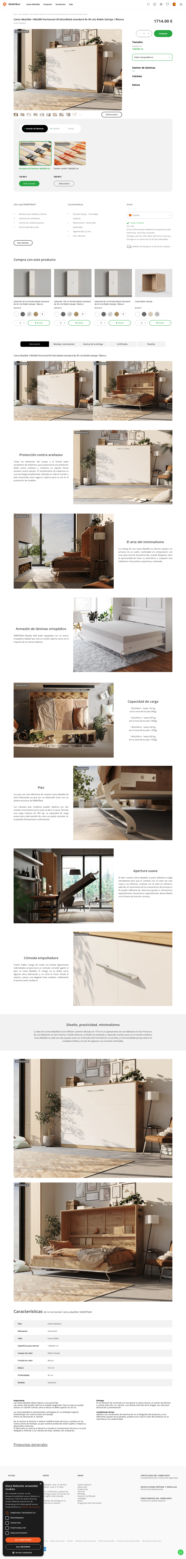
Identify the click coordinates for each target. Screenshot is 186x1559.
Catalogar (82, 1498)
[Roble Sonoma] (150, 314)
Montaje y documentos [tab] (64, 344)
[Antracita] (144, 314)
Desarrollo (82, 1487)
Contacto (70, 1541)
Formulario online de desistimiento (128, 1541)
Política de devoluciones (106, 1541)
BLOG (80, 1500)
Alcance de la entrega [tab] (93, 344)
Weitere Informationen (31, 1507)
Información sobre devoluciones (85, 1541)
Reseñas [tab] (151, 344)
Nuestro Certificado (86, 1496)
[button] (23, 1552)
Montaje (81, 1493)
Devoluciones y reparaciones (151, 1541)
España (136, 215)
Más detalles (23, 242)
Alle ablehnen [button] (23, 1547)
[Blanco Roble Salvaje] (35, 314)
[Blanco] (137, 314)
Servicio (81, 1491)
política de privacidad (57, 1541)
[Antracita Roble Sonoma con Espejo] (29, 314)
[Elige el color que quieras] (42, 314)
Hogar (16, 14)
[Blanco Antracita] (22, 314)
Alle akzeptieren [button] (23, 1540)
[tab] (35, 128)
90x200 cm (137, 46)
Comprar (163, 33)
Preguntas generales (31, 1444)
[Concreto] (157, 314)
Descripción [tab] (34, 344)
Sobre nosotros (84, 1484)
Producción (83, 1489)
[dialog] (23, 1518)
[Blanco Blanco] (16, 314)
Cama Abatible (23, 14)
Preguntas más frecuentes (90, 1503)
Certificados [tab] (122, 344)
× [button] (40, 1484)
